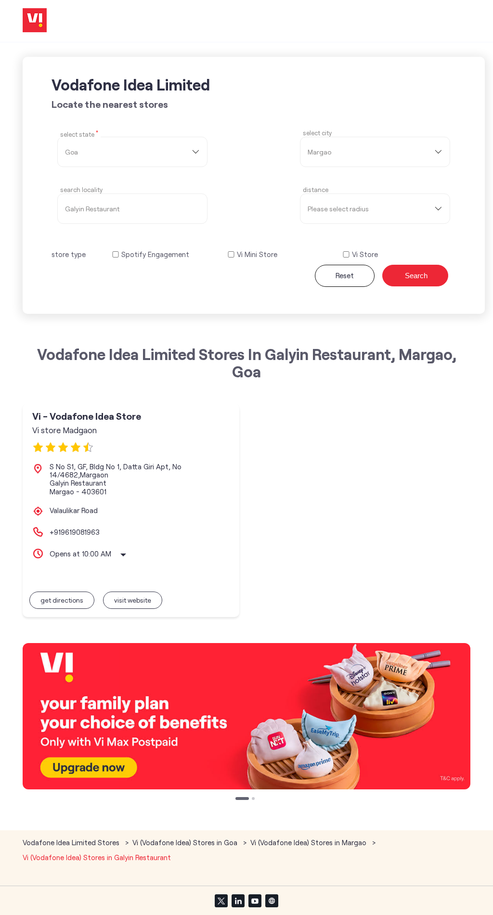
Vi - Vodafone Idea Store (86, 416)
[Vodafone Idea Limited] (35, 21)
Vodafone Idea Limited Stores (72, 842)
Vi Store (365, 254)
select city (317, 133)
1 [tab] (237, 799)
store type (69, 254)
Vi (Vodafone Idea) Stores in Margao (308, 842)
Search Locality (81, 189)
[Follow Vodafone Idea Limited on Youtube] (254, 900)
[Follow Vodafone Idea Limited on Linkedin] (238, 900)
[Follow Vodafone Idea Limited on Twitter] (221, 900)
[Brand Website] (271, 900)
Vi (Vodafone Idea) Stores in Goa (184, 842)
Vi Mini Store (257, 254)
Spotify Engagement (155, 254)
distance (315, 189)
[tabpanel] (246, 716)
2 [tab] (254, 799)
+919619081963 (75, 532)
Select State (79, 133)
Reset (345, 275)
